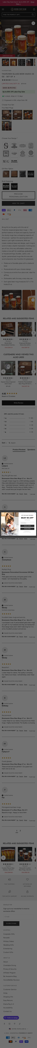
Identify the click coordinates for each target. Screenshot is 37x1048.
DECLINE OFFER (27, 528)
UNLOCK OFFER (27, 526)
